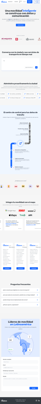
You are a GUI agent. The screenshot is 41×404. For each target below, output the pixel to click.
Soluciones (10, 1)
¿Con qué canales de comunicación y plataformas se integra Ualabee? (19, 295)
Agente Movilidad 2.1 (29, 67)
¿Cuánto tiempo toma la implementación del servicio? (15, 299)
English (24, 1)
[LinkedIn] (39, 400)
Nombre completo (7, 359)
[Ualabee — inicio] (4, 2)
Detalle (4, 376)
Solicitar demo (29, 2)
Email (4, 365)
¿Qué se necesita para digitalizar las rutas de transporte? (16, 290)
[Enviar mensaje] (36, 67)
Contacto (16, 1)
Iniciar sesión (37, 2)
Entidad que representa (8, 370)
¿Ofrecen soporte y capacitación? (10, 304)
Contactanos (7, 268)
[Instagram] (36, 400)
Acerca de (20, 2)
